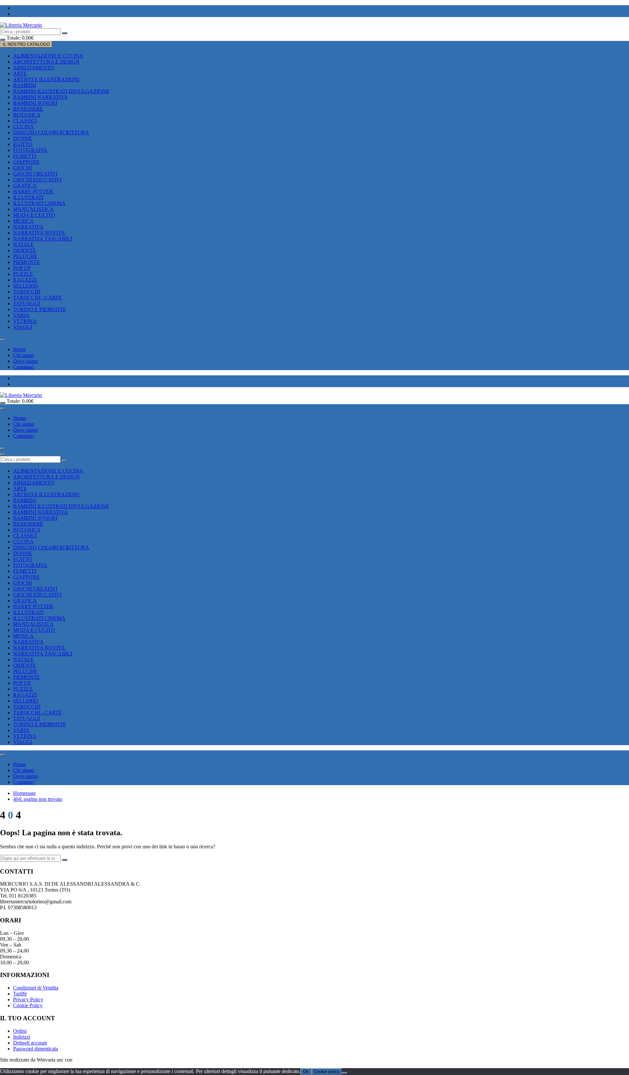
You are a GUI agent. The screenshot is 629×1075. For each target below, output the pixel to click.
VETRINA (25, 321)
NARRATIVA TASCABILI (42, 238)
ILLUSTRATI (28, 197)
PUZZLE (23, 274)
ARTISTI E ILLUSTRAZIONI (46, 79)
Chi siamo (23, 355)
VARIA (21, 315)
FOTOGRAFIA (30, 150)
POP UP (22, 268)
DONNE (22, 138)
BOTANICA (27, 115)
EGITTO (22, 144)
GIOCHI (22, 168)
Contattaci (23, 367)
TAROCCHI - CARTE (37, 297)
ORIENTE (24, 250)
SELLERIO (25, 286)
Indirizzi (21, 1037)
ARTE (20, 73)
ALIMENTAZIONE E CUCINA (48, 56)
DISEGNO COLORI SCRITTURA (51, 132)
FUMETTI (24, 156)
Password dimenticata (35, 1048)
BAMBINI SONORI (35, 103)
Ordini (20, 1031)
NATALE (23, 244)
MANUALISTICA (33, 209)
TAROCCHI (26, 291)
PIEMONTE (26, 262)
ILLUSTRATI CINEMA (39, 203)
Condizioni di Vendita (35, 987)
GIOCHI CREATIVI (35, 174)
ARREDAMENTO (33, 67)
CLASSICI (25, 120)
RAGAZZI (25, 280)
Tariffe (20, 993)
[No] (344, 1073)
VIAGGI (22, 327)
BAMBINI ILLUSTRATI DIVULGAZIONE (61, 91)
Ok (306, 1071)
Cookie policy (326, 1071)
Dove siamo (25, 361)
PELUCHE (25, 256)
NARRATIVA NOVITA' (39, 233)
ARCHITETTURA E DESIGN (46, 62)
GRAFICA (25, 185)
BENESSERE (28, 109)
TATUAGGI (26, 303)
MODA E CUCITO (34, 215)
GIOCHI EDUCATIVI (37, 179)
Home (19, 349)
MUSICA (23, 221)
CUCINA (23, 126)
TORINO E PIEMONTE (39, 309)
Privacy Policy (28, 999)
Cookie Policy (28, 1005)
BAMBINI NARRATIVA (40, 97)
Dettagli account (30, 1043)
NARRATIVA (28, 227)
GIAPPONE (26, 162)
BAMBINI (24, 85)
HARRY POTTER (33, 191)
